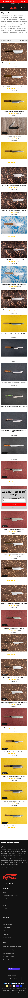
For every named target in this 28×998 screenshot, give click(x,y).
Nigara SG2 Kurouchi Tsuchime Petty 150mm (14, 358)
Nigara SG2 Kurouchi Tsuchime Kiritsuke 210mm (14, 801)
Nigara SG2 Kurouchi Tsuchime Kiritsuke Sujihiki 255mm (14, 333)
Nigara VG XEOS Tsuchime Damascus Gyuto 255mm (14, 309)
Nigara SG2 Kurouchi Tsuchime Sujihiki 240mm (14, 160)
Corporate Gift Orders (8, 956)
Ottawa (4, 905)
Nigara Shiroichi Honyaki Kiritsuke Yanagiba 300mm (14, 455)
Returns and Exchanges (9, 953)
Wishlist (5, 963)
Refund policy (15, 990)
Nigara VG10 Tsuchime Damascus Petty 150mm (14, 653)
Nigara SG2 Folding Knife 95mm (14, 136)
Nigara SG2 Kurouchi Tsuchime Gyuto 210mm (14, 825)
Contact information (22, 992)
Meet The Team (7, 921)
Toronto (5, 908)
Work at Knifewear (7, 924)
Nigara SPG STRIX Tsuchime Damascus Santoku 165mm (14, 284)
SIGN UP (14, 504)
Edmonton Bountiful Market (9, 902)
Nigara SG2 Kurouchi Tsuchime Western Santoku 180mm (14, 406)
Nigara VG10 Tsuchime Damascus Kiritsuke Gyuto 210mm (14, 603)
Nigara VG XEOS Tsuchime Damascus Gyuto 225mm (14, 210)
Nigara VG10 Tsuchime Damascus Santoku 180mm (14, 554)
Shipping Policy (6, 927)
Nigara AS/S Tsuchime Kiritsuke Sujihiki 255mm (14, 727)
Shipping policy (13, 992)
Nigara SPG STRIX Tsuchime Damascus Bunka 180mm (14, 235)
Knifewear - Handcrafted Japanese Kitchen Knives (15, 988)
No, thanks (14, 507)
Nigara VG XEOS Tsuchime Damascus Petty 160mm (14, 259)
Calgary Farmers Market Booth (10, 895)
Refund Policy (6, 931)
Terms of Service (7, 937)
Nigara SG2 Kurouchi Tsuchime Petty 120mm (14, 751)
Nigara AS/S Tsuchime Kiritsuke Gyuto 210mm (14, 480)
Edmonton (5, 898)
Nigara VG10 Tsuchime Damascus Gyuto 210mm (14, 578)
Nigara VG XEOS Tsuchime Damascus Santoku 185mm (14, 185)
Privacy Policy (6, 934)
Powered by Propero (7, 990)
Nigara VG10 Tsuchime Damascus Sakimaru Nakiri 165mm (14, 62)
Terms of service (6, 992)
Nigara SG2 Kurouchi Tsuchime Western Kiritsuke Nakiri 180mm (14, 431)
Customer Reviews (7, 959)
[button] (2, 8)
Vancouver (5, 912)
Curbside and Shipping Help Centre (11, 950)
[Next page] (19, 836)
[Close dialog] (25, 490)
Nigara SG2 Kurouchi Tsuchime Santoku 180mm (14, 776)
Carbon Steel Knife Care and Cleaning (12, 946)
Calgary (5, 892)
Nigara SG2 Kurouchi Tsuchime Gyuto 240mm (14, 111)
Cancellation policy (15, 994)
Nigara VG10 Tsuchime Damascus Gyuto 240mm (14, 86)
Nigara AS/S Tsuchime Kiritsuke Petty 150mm (14, 628)
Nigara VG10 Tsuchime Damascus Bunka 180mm (14, 677)
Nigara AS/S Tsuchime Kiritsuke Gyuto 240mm (14, 529)
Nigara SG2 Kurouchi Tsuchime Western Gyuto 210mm (14, 382)
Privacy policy (22, 990)
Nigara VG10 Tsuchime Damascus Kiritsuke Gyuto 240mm (14, 702)
